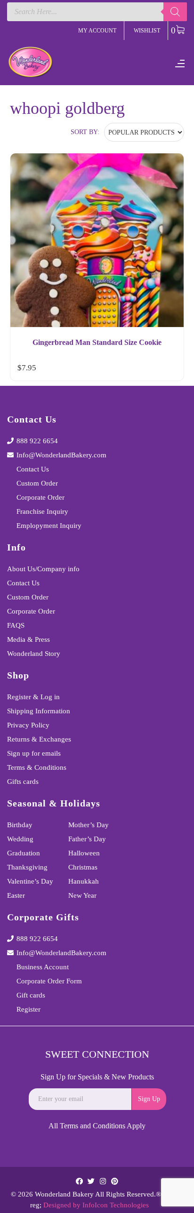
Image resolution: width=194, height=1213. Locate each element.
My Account (97, 30)
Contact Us (32, 469)
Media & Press (28, 639)
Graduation (23, 853)
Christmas (82, 867)
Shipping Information (38, 711)
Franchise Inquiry (42, 511)
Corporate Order (40, 497)
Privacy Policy (28, 725)
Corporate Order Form (49, 981)
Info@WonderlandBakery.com (61, 455)
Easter (16, 895)
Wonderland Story (33, 653)
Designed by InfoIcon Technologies (96, 1205)
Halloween (84, 853)
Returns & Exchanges (39, 739)
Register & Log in (33, 697)
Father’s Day (87, 839)
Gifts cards (23, 781)
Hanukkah (83, 881)
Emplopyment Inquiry (48, 525)
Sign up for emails (34, 753)
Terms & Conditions (36, 767)
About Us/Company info (43, 569)
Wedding (20, 839)
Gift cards (30, 995)
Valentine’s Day (30, 881)
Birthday (19, 825)
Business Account (42, 967)
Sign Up (149, 1098)
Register (28, 1009)
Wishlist (147, 30)
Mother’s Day (88, 825)
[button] (168, 370)
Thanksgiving (27, 867)
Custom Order (37, 483)
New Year (82, 895)
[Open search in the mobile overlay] (97, 11)
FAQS (15, 625)
